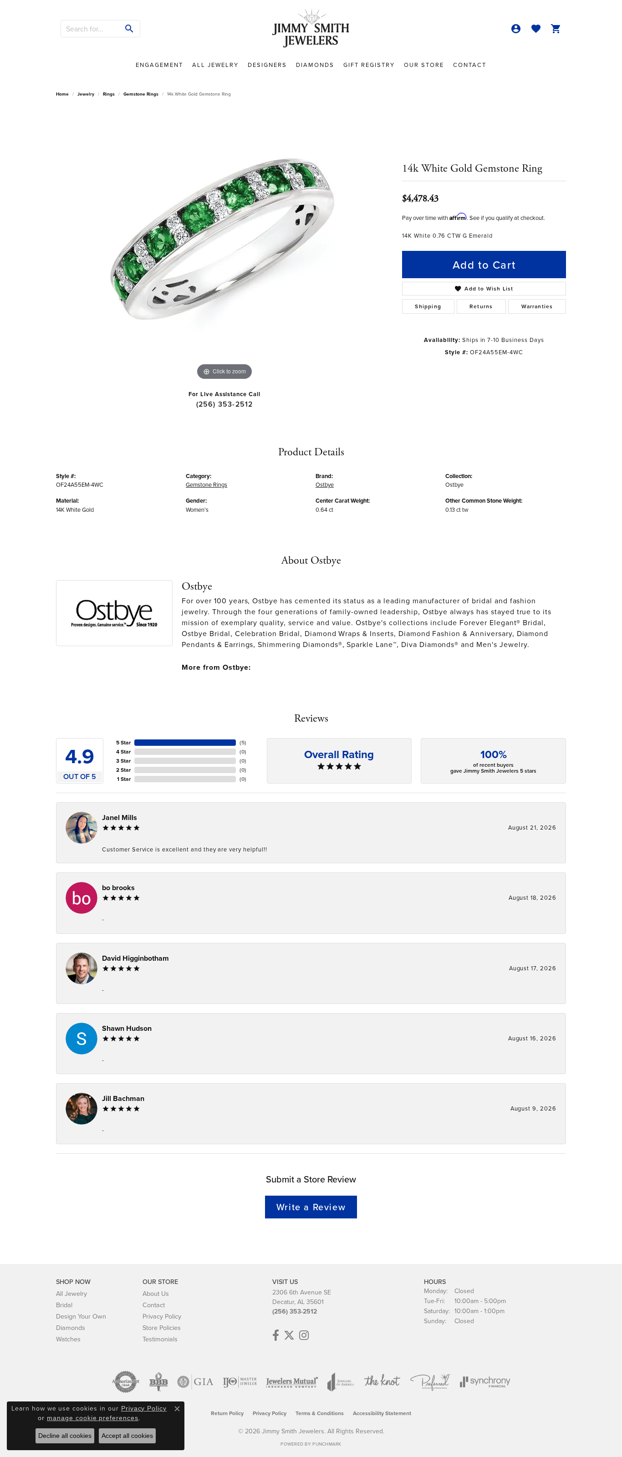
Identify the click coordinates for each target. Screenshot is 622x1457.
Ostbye (325, 484)
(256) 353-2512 (224, 404)
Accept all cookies (127, 1435)
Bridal (64, 1304)
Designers (267, 65)
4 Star (123, 751)
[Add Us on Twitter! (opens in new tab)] (289, 1335)
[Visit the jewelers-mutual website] (292, 1381)
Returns (481, 306)
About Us (156, 1293)
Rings (109, 94)
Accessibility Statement (382, 1413)
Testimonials (160, 1339)
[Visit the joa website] (340, 1381)
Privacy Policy (162, 1316)
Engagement (159, 65)
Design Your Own (81, 1316)
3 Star (123, 760)
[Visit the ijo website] (240, 1381)
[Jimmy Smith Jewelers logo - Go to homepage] (311, 28)
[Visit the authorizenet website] (126, 1381)
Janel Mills (119, 817)
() (243, 742)
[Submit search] (129, 28)
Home (62, 94)
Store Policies (162, 1327)
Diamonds (315, 65)
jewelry (85, 94)
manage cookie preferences (92, 1417)
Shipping (428, 306)
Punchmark (326, 1444)
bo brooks (118, 887)
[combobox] (90, 28)
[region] (224, 245)
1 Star (124, 779)
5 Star (123, 742)
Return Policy (227, 1413)
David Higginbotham (135, 958)
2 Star (123, 770)
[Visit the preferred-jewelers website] (430, 1381)
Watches (68, 1339)
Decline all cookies (65, 1435)
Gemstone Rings (140, 94)
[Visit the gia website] (195, 1381)
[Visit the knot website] (382, 1381)
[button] (515, 28)
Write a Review (311, 1206)
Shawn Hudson (127, 1028)
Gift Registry (369, 65)
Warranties (537, 306)
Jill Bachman (123, 1098)
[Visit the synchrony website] (485, 1381)
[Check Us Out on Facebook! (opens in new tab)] (275, 1335)
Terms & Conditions (320, 1413)
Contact (469, 65)
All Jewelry (215, 65)
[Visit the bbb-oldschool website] (158, 1381)
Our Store (424, 65)
